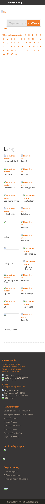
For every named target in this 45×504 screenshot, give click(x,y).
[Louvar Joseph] (11, 320)
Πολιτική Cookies (11, 429)
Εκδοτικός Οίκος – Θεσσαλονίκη (17, 411)
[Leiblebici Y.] (11, 210)
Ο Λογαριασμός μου (12, 471)
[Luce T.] (28, 316)
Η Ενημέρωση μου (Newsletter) (16, 479)
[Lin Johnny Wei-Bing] (11, 276)
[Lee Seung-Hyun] (11, 196)
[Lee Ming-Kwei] (28, 183)
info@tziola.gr (15, 2)
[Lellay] (11, 228)
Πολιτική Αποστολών (12, 425)
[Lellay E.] (28, 223)
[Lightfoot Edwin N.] (31, 263)
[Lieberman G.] (31, 249)
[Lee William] (31, 196)
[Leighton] (28, 210)
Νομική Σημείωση (11, 418)
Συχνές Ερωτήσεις (11, 437)
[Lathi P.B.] (11, 170)
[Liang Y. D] (11, 254)
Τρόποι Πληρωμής (11, 422)
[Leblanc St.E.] (11, 183)
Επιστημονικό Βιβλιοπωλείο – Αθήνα (18, 414)
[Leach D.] (28, 170)
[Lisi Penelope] (28, 289)
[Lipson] (11, 289)
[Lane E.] (28, 157)
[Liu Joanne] (31, 302)
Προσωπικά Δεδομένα (13, 433)
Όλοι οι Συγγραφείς (12, 35)
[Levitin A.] (28, 236)
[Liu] (11, 302)
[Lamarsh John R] (11, 157)
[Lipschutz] (28, 276)
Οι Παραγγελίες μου (12, 475)
